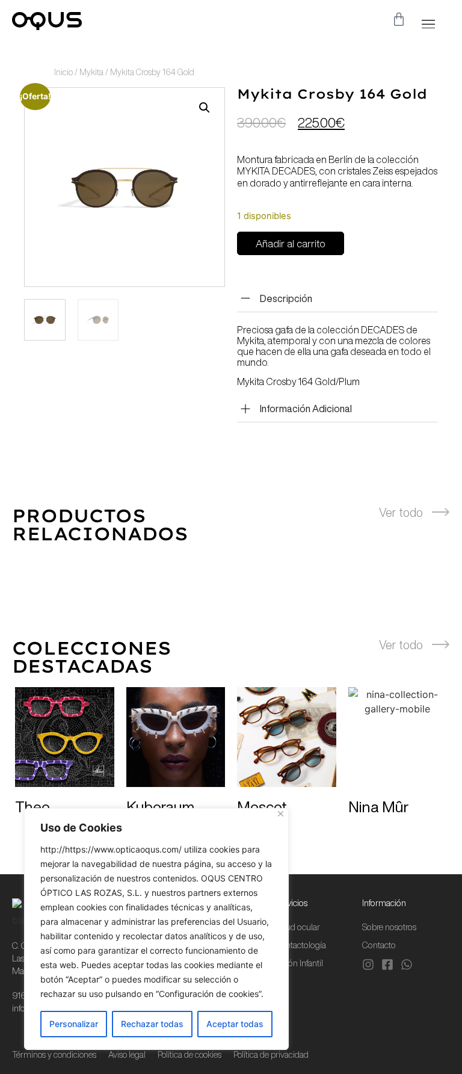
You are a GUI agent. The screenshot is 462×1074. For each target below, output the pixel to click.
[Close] (280, 813)
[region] (156, 929)
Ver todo (401, 512)
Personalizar (73, 1024)
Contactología (300, 944)
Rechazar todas (152, 1024)
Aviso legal (127, 1055)
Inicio (63, 72)
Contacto (379, 944)
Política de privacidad (271, 1055)
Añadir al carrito (290, 243)
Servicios (291, 902)
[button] (428, 23)
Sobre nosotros (389, 926)
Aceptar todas (234, 1024)
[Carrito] (399, 19)
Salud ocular (297, 926)
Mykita (91, 72)
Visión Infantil (299, 963)
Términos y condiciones (54, 1055)
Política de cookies (189, 1055)
